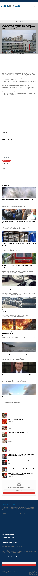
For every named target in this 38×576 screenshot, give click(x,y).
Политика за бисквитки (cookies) (8, 537)
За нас (3, 521)
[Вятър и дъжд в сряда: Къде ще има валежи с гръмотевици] (4, 434)
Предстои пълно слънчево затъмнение (15, 419)
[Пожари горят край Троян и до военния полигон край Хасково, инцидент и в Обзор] (19, 324)
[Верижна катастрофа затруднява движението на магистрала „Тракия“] (19, 302)
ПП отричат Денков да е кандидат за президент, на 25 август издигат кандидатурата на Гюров (18, 375)
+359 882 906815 (22, 513)
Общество (16, 53)
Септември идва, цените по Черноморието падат (15, 354)
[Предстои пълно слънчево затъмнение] (4, 421)
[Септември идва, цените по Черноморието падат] (19, 346)
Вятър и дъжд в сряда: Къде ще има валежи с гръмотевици (19, 432)
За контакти (35, 571)
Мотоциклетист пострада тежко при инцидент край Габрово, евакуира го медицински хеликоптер (18, 288)
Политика (16, 224)
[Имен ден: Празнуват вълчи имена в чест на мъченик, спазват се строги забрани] (4, 428)
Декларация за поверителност (8, 534)
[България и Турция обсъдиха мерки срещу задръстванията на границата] (19, 236)
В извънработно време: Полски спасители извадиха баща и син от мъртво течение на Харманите (18, 200)
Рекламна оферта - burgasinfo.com (9, 531)
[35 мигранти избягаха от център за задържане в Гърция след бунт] (19, 214)
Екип (3, 524)
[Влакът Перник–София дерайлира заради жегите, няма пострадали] (19, 258)
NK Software (5, 572)
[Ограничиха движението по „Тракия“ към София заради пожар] (19, 389)
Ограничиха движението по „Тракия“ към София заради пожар (19, 396)
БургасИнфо (4, 53)
